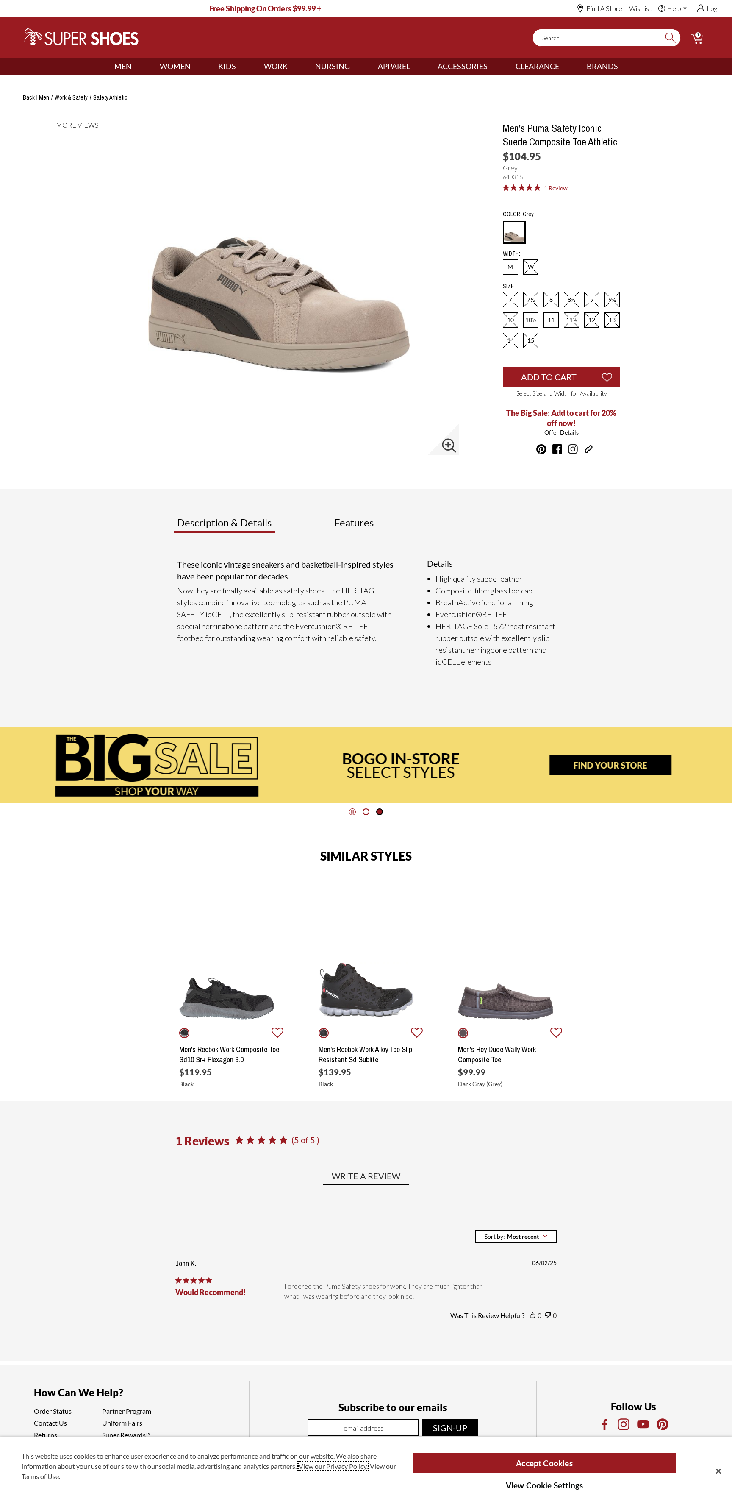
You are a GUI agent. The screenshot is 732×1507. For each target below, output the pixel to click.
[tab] (252, 526)
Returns (45, 1435)
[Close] (718, 1471)
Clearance (537, 66)
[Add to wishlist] (277, 1033)
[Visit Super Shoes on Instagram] (573, 449)
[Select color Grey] (514, 233)
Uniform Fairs (122, 1423)
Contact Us (50, 1423)
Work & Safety (71, 97)
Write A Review (366, 1176)
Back (29, 97)
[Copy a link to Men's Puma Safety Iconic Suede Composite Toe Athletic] (588, 449)
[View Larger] (449, 445)
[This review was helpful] (532, 1315)
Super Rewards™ (126, 1435)
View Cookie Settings (544, 1485)
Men (123, 66)
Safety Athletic (110, 97)
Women (175, 66)
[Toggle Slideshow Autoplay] (352, 811)
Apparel (394, 66)
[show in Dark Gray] (463, 1033)
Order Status (53, 1411)
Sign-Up (450, 1428)
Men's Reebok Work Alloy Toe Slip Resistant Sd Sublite (365, 1055)
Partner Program (126, 1411)
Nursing (332, 66)
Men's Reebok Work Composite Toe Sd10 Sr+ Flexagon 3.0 (229, 1055)
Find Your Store (610, 765)
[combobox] (516, 1236)
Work (276, 66)
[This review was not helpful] (548, 1315)
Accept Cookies (544, 1463)
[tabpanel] (367, 613)
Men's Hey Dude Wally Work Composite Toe (497, 1055)
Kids (227, 66)
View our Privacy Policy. (333, 1466)
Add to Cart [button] (549, 377)
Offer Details (561, 432)
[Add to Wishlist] (607, 377)
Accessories (463, 66)
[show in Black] (184, 1033)
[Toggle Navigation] (138, 66)
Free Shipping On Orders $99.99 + (265, 8)
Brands (602, 66)
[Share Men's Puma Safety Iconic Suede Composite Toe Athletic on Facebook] (557, 449)
